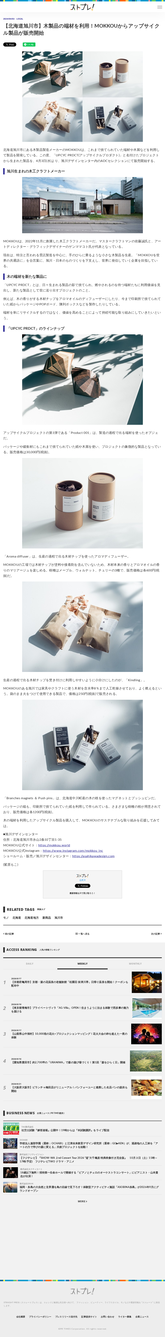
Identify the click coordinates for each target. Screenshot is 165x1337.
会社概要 (20, 1317)
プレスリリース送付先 (66, 1317)
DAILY (29, 963)
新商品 (46, 917)
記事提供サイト (89, 1317)
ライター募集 (124, 1317)
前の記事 (9, 934)
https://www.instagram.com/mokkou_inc (73, 850)
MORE (82, 1201)
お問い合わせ (107, 1317)
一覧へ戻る (83, 934)
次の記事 (156, 934)
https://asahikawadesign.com (93, 856)
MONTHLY (135, 963)
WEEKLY (82, 963)
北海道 (16, 917)
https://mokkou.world (54, 845)
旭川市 (59, 917)
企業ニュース (142, 1317)
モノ (6, 917)
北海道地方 (32, 917)
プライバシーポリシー (40, 1317)
